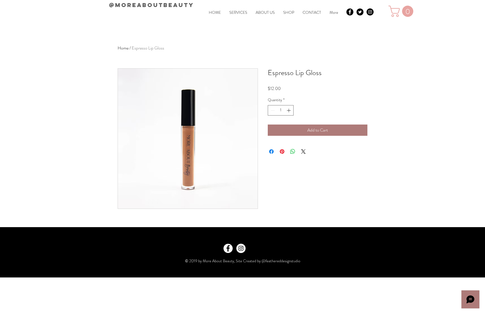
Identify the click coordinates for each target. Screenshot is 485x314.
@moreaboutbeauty (151, 4)
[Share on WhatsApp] (292, 151)
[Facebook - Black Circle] (349, 11)
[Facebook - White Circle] (228, 248)
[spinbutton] (281, 110)
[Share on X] (303, 151)
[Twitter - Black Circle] (359, 11)
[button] (402, 11)
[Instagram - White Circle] (241, 248)
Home (123, 48)
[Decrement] (272, 110)
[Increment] (289, 110)
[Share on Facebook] (271, 151)
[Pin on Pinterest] (282, 151)
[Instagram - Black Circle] (370, 11)
